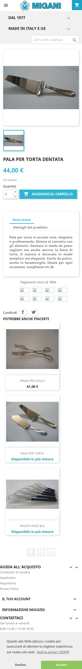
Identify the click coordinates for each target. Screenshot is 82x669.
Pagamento (8, 583)
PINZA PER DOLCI (32, 381)
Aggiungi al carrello (48, 194)
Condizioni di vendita (15, 572)
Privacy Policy (9, 589)
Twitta (33, 312)
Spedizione (8, 578)
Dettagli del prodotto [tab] (30, 227)
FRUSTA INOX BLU (32, 526)
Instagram (51, 552)
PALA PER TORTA (32, 453)
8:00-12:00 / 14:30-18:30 (17, 629)
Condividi (23, 312)
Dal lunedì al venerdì (14, 623)
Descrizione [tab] (22, 219)
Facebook (31, 552)
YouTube (41, 552)
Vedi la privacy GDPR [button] (53, 652)
